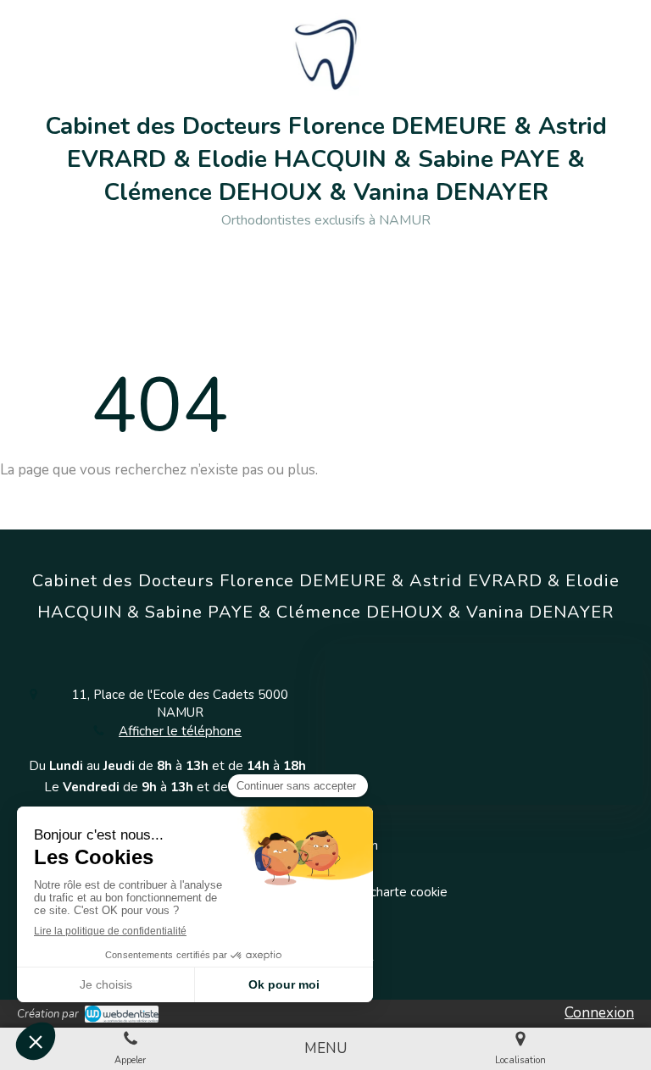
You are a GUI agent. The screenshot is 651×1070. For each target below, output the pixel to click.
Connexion (599, 1013)
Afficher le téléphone (180, 731)
